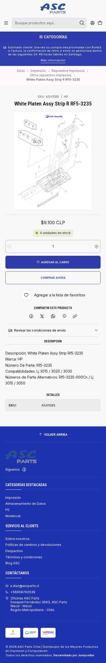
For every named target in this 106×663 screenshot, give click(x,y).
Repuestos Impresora (68, 70)
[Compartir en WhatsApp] (53, 316)
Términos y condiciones (23, 557)
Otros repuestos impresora (50, 75)
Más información (23, 60)
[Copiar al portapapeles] (75, 316)
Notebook (13, 516)
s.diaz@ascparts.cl (24, 586)
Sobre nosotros (17, 539)
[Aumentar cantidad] (96, 246)
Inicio (21, 70)
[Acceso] (92, 23)
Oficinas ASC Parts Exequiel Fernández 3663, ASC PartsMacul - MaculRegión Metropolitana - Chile (39, 604)
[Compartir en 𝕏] (42, 316)
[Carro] (99, 23)
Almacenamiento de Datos (25, 504)
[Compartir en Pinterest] (64, 316)
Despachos (14, 551)
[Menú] (6, 23)
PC (7, 510)
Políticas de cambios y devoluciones (33, 545)
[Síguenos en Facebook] (24, 469)
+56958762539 (22, 592)
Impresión (38, 70)
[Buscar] (82, 23)
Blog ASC (12, 563)
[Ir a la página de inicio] (52, 8)
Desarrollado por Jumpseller (74, 655)
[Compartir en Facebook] (31, 316)
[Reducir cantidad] (9, 246)
